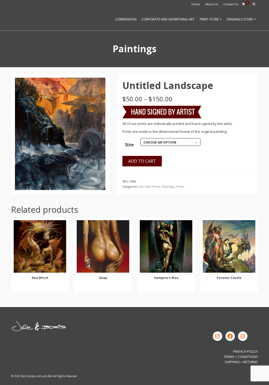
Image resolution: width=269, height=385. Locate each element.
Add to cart (142, 161)
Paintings (168, 186)
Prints (180, 186)
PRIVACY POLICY (245, 351)
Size (129, 144)
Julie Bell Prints (149, 186)
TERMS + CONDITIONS (241, 356)
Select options (40, 288)
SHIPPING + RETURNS (241, 362)
